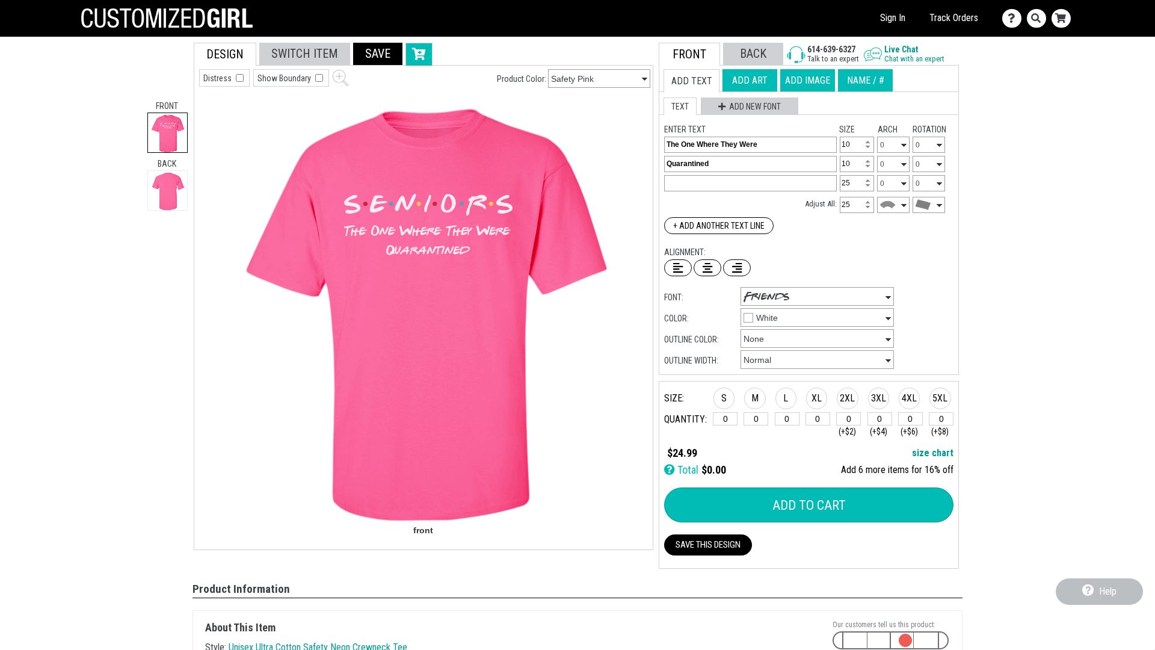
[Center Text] (707, 267)
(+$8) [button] (940, 431)
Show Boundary (285, 78)
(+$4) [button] (878, 431)
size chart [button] (932, 453)
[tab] (167, 133)
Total (686, 469)
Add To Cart (809, 505)
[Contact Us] (1014, 18)
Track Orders (953, 17)
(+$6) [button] (909, 431)
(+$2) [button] (847, 431)
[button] (377, 54)
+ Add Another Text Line (719, 226)
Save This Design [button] (708, 544)
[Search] (1039, 18)
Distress (218, 78)
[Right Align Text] (737, 267)
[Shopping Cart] (1064, 18)
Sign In (892, 17)
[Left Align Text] (678, 267)
